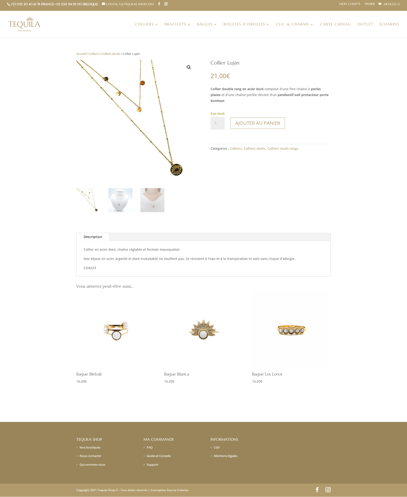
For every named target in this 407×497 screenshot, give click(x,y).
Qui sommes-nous (92, 464)
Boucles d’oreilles (244, 24)
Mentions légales (225, 456)
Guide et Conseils (159, 456)
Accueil (81, 54)
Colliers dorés (110, 54)
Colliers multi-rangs (282, 148)
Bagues (205, 24)
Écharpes (389, 24)
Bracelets (175, 24)
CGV (217, 447)
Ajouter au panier (257, 123)
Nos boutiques (90, 447)
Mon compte (349, 4)
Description (93, 236)
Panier (370, 4)
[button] (189, 67)
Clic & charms (292, 24)
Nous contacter (90, 456)
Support (152, 464)
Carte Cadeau (335, 24)
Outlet (365, 24)
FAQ (150, 447)
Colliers (144, 24)
